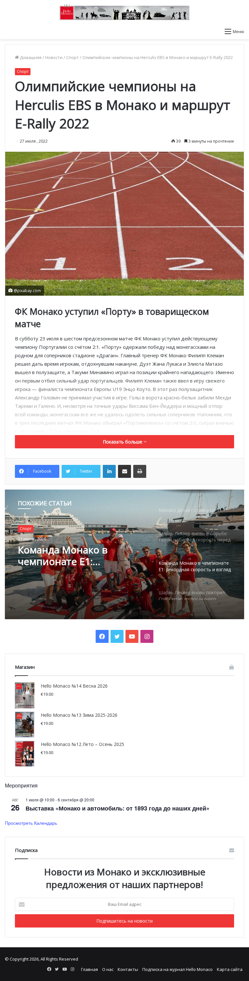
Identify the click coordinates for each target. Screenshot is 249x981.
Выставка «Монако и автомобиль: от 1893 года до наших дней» (117, 808)
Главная (89, 969)
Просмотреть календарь (31, 823)
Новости (54, 57)
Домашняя (30, 57)
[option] (124, 554)
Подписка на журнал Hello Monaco (177, 969)
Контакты (128, 969)
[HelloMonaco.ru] (124, 12)
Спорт (72, 57)
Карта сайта (230, 969)
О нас (107, 969)
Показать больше (123, 442)
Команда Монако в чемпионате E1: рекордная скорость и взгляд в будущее (71, 555)
